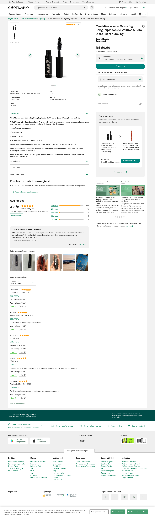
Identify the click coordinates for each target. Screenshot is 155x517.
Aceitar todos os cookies (137, 512)
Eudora (33, 464)
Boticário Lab (57, 480)
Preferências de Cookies (131, 466)
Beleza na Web (35, 466)
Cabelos (112, 14)
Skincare (123, 14)
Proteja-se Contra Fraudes (131, 464)
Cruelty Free (14, 99)
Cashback (56, 478)
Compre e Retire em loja (92, 426)
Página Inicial (13, 19)
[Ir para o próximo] (145, 14)
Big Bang (42, 19)
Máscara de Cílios (33, 93)
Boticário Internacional (38, 478)
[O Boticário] (18, 7)
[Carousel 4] (121, 217)
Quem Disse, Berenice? (28, 19)
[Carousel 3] (119, 217)
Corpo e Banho (91, 14)
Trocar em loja (116, 426)
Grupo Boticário (34, 2)
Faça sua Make (58, 473)
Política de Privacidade (130, 462)
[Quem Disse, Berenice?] (102, 41)
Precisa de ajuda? (52, 2)
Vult (31, 468)
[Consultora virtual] (92, 7)
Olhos (23, 93)
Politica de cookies (23, 515)
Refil (102, 468)
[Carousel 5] (123, 217)
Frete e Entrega (14, 466)
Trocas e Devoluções (15, 468)
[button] (143, 26)
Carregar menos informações (78, 451)
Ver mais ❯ (129, 226)
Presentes (29, 14)
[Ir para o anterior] (142, 14)
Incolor (52, 93)
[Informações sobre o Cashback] (142, 58)
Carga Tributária (128, 478)
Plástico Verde (106, 466)
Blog (54, 471)
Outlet (66, 14)
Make (103, 14)
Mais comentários (16, 404)
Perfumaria (77, 14)
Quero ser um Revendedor (86, 464)
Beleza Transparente (108, 475)
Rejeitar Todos (117, 512)
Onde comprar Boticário (61, 475)
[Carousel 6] (124, 217)
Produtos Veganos (107, 471)
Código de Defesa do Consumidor (134, 468)
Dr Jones (33, 475)
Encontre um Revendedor (85, 466)
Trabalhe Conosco (59, 468)
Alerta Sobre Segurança (130, 475)
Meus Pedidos (127, 2)
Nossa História (58, 462)
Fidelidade (56, 466)
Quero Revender (88, 2)
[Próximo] (127, 172)
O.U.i (32, 471)
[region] (77, 512)
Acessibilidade (17, 2)
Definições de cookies (99, 512)
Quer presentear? (138, 426)
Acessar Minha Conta (135, 7)
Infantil (133, 14)
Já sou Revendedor (83, 462)
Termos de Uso (127, 473)
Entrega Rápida (15, 14)
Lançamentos (42, 14)
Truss (32, 473)
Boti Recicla (105, 464)
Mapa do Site (13, 471)
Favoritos (142, 2)
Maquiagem (14, 93)
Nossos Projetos (107, 462)
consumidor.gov (127, 471)
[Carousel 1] (115, 217)
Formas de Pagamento (16, 464)
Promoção (56, 14)
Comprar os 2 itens (130, 161)
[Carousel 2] (117, 217)
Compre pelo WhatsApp (64, 426)
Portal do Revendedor (71, 2)
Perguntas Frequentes (16, 462)
